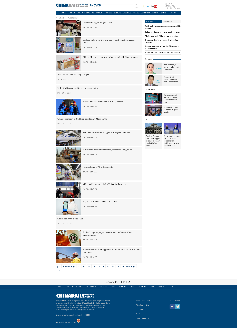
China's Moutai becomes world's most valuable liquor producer (111, 57)
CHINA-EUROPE (84, 13)
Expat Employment (143, 318)
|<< (58, 266)
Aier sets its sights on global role (97, 22)
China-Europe (150, 89)
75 (98, 266)
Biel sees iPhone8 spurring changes (73, 74)
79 (118, 266)
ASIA (173, 6)
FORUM (173, 13)
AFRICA (168, 6)
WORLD (99, 13)
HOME (63, 13)
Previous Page (69, 266)
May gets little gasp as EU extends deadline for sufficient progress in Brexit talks (171, 141)
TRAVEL (136, 13)
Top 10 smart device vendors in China (100, 201)
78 (113, 266)
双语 (171, 8)
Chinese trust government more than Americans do (171, 79)
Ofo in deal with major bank (70, 218)
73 (89, 266)
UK (93, 13)
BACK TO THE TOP (118, 281)
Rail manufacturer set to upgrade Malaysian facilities (106, 132)
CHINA (167, 4)
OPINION (164, 13)
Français (177, 8)
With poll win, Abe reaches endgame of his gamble (171, 67)
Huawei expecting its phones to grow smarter (171, 109)
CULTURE (117, 13)
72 (84, 266)
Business (63, 17)
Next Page (131, 266)
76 (103, 266)
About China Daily (143, 300)
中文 (166, 8)
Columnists (149, 59)
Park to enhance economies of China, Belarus (103, 101)
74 (94, 266)
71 (79, 266)
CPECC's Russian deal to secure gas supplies (77, 88)
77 (108, 266)
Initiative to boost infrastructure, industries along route (107, 149)
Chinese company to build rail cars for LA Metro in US (82, 119)
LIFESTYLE (127, 13)
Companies (73, 17)
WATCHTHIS (145, 13)
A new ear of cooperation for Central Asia (162, 52)
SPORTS (155, 13)
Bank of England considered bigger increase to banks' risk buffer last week (153, 141)
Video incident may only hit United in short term (105, 184)
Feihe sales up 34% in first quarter (98, 167)
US (172, 4)
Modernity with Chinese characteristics (161, 36)
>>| (58, 270)
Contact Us (140, 309)
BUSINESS (108, 13)
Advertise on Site (142, 305)
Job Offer (139, 314)
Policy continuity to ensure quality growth (162, 32)
